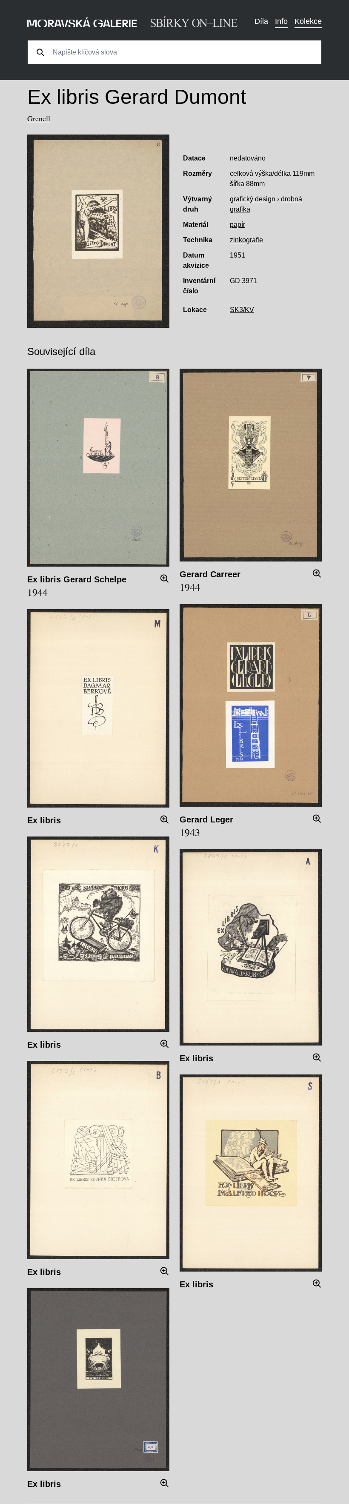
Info (281, 21)
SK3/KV (242, 309)
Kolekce (308, 21)
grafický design (252, 199)
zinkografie (246, 240)
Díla (261, 21)
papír (237, 224)
